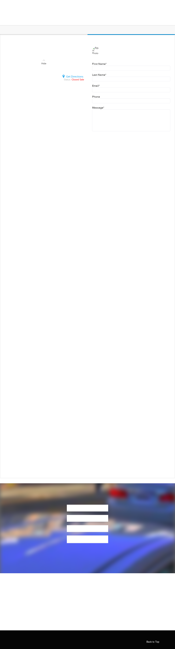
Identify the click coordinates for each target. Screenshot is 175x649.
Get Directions (74, 76)
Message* (98, 107)
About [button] (56, 4)
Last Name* (99, 75)
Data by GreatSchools (72, 463)
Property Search (107, 3)
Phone (96, 97)
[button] (151, 11)
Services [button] (129, 4)
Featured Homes (79, 3)
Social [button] (148, 4)
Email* (96, 86)
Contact (165, 3)
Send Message (87, 554)
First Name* (99, 64)
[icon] (96, 637)
